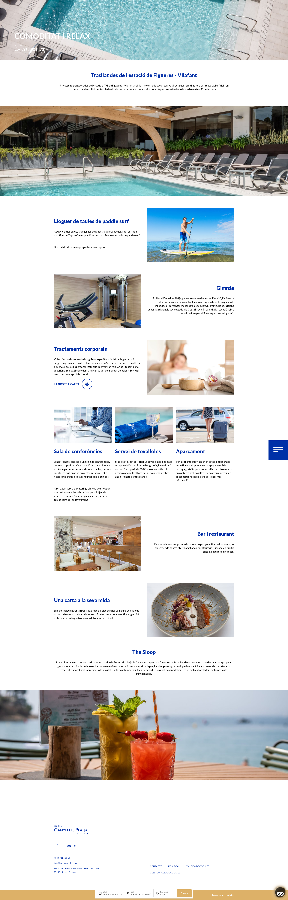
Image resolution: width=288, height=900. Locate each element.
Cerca (184, 893)
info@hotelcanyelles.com (65, 863)
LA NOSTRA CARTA (67, 384)
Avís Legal (174, 866)
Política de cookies (197, 866)
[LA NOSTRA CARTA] (87, 384)
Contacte (156, 866)
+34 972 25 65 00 (62, 858)
